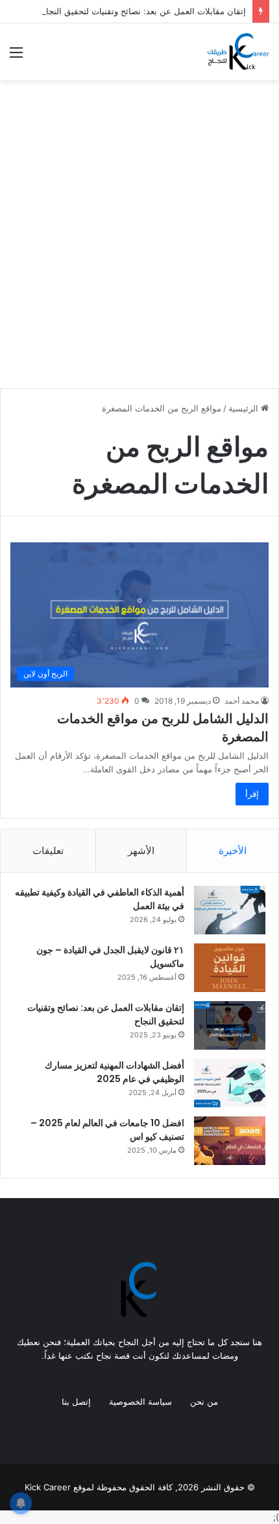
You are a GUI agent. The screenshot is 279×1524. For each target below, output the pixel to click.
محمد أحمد (241, 701)
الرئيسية (244, 408)
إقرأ (252, 794)
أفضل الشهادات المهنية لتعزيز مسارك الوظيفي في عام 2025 (114, 1072)
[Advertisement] (139, 239)
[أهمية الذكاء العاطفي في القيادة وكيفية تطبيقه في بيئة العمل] (229, 910)
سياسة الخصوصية (140, 1401)
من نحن (204, 1401)
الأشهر (141, 850)
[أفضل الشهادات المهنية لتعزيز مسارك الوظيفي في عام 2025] (229, 1083)
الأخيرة (233, 850)
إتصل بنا (76, 1401)
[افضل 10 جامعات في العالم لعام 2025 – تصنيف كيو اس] (229, 1140)
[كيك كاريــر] (237, 51)
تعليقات (48, 850)
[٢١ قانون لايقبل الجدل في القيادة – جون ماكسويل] (229, 967)
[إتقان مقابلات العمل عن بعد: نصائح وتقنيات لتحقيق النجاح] (229, 1025)
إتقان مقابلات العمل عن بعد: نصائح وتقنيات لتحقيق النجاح (143, 11)
